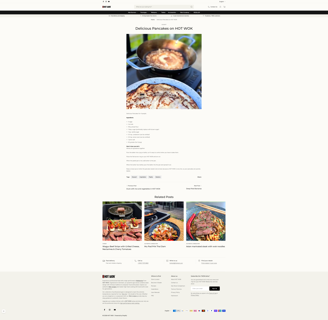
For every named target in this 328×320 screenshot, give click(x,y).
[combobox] (164, 7)
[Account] (220, 7)
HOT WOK (110, 315)
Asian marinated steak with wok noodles (205, 246)
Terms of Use (212, 293)
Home (153, 19)
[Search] (191, 7)
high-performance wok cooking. (130, 303)
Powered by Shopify (121, 315)
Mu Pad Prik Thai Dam (155, 246)
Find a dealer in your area (209, 263)
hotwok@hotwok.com (176, 263)
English (221, 1)
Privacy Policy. (195, 295)
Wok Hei (124, 294)
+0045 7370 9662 (143, 263)
